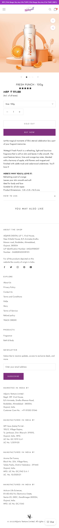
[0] (55, 9)
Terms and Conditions (12, 296)
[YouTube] (31, 267)
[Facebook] (4, 267)
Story (5, 306)
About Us (7, 282)
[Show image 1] (26, 77)
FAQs (5, 301)
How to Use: (10, 196)
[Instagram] (18, 267)
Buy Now (29, 132)
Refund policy (9, 315)
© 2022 (11, 521)
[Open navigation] (4, 9)
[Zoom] (52, 20)
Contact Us (8, 291)
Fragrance (7, 335)
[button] (25, 88)
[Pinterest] (24, 267)
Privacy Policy (9, 287)
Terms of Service (10, 310)
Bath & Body (8, 340)
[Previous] (21, 77)
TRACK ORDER (9, 320)
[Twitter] (11, 267)
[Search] (50, 9)
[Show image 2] (29, 77)
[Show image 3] (32, 77)
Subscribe (13, 376)
